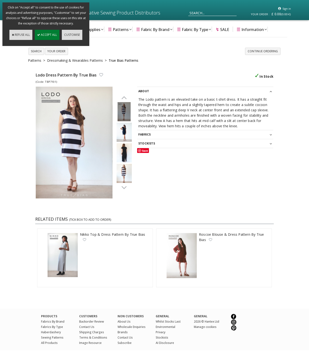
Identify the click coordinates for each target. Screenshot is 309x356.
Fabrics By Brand (52, 321)
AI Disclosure (165, 343)
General (200, 316)
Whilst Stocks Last (168, 321)
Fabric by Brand (152, 29)
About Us (124, 321)
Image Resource (90, 343)
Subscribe (125, 343)
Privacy (160, 332)
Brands (123, 332)
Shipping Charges (91, 332)
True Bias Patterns (123, 60)
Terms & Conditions (93, 337)
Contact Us (86, 327)
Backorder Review (91, 321)
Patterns (118, 29)
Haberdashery (51, 332)
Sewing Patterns (52, 337)
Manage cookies (205, 327)
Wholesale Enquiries (132, 327)
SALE (222, 29)
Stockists (162, 337)
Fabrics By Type (52, 327)
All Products (49, 343)
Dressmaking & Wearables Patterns (75, 60)
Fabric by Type (192, 29)
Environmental (165, 327)
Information (250, 29)
